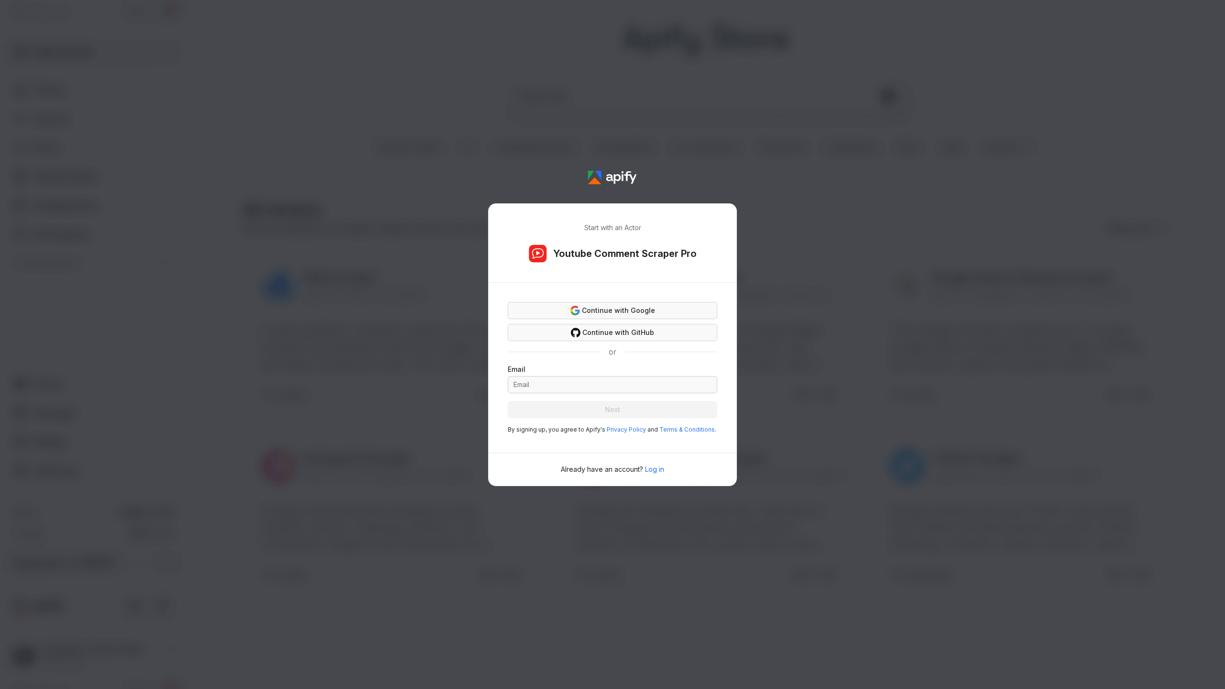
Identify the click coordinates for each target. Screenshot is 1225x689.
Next (612, 409)
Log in (654, 469)
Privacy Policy (626, 429)
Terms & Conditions (687, 429)
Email (516, 369)
